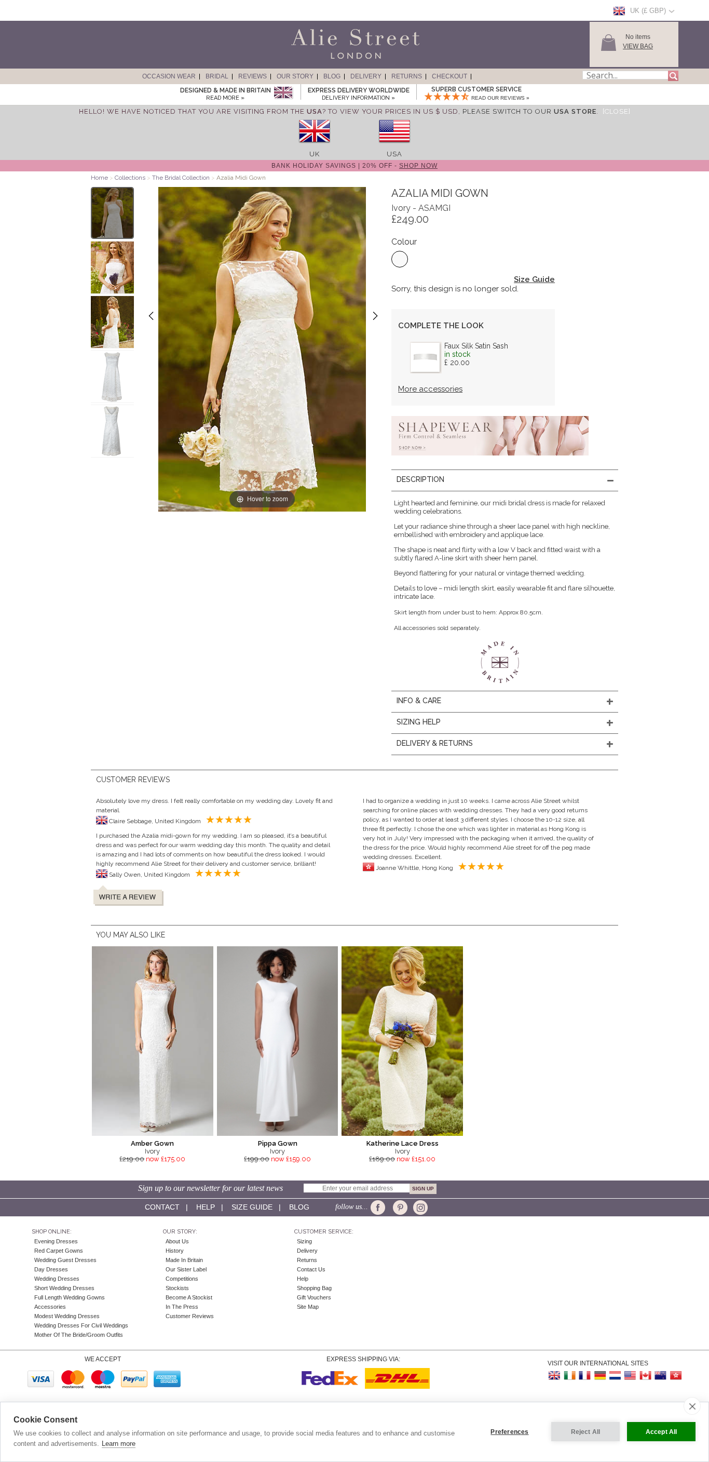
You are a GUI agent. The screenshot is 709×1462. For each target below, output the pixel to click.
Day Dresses (51, 1269)
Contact (162, 1207)
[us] (394, 146)
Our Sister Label (186, 1269)
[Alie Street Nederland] (615, 1375)
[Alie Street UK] (555, 1375)
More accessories (430, 389)
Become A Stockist (189, 1297)
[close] (692, 1406)
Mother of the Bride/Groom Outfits (78, 1335)
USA (394, 154)
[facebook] (379, 1207)
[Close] (617, 111)
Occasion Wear (169, 76)
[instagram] (419, 1207)
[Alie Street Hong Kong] (675, 1375)
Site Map (308, 1307)
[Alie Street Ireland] (570, 1375)
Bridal (217, 76)
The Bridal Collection (181, 177)
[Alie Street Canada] (645, 1375)
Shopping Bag (314, 1288)
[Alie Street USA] (630, 1375)
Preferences (509, 1432)
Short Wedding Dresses (64, 1288)
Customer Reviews (190, 1316)
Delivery (365, 76)
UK (314, 154)
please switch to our (529, 111)
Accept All (661, 1432)
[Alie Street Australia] (660, 1375)
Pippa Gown (277, 1143)
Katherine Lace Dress (402, 1143)
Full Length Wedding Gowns (69, 1297)
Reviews (252, 76)
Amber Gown (152, 1143)
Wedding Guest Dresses (65, 1260)
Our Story (295, 76)
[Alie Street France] (585, 1375)
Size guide (251, 1207)
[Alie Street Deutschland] (600, 1375)
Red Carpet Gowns (58, 1251)
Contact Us (311, 1269)
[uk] (314, 146)
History (175, 1251)
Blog (331, 76)
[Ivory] (399, 259)
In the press (182, 1307)
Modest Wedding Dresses (67, 1316)
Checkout (449, 76)
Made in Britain (184, 1260)
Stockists (177, 1288)
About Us (177, 1241)
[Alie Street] (308, 59)
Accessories (50, 1307)
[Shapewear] (490, 458)
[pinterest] (399, 1207)
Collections (131, 177)
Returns (406, 76)
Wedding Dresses (56, 1279)
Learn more (118, 1443)
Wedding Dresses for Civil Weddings (81, 1325)
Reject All (586, 1432)
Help (205, 1207)
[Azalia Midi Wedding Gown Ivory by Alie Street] (112, 213)
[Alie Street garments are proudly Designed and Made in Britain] (283, 93)
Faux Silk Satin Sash (476, 346)
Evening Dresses (56, 1241)
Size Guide (534, 279)
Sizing (304, 1241)
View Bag (638, 46)
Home (99, 177)
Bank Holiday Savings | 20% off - (354, 165)
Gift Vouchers (314, 1297)
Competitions (182, 1279)
